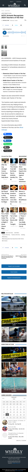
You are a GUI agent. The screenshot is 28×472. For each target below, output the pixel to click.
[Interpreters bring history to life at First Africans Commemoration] (14, 334)
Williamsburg (4, 236)
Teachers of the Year (15, 234)
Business (13, 372)
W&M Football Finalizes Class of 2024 (21, 256)
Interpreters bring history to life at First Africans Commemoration (14, 339)
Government (14, 321)
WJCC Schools (4, 240)
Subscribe (18, 1)
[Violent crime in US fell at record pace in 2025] (14, 319)
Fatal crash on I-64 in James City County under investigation (14, 308)
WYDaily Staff (6, 20)
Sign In (11, 1)
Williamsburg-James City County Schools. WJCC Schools (13, 238)
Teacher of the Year (6, 234)
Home (2, 10)
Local (10, 13)
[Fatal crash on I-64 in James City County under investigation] (14, 303)
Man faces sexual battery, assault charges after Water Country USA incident (14, 389)
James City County (9, 232)
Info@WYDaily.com (16, 463)
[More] (21, 25)
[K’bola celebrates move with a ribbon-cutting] (14, 369)
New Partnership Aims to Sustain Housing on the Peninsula (7, 257)
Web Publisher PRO (19, 470)
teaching (23, 234)
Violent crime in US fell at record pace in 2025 (14, 324)
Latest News (7, 10)
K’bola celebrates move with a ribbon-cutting (14, 374)
